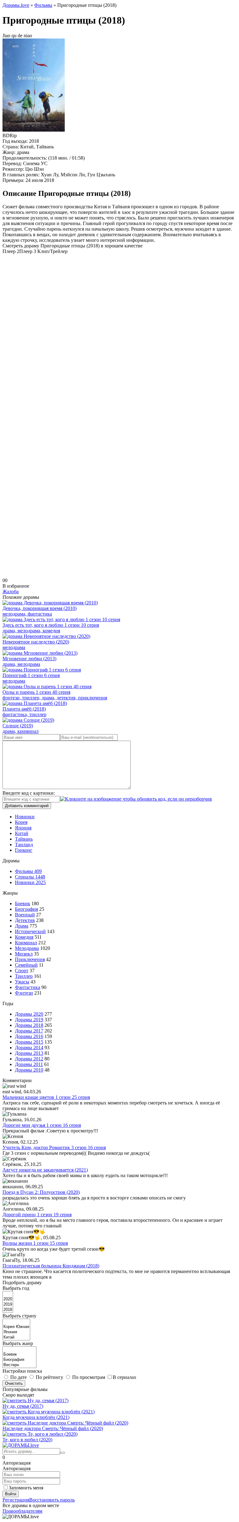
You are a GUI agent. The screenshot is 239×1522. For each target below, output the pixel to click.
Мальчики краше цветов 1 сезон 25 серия (46, 1097)
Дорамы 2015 (29, 1042)
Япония (23, 827)
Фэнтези (24, 993)
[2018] (8, 1309)
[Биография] (19, 1359)
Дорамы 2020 (29, 1014)
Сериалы (30, 876)
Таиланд (24, 844)
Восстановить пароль (52, 1499)
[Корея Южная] (16, 1327)
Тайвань (24, 839)
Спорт (21, 970)
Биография (26, 909)
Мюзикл (24, 953)
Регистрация (15, 1499)
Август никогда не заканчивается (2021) (45, 1169)
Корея (21, 822)
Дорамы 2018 (29, 1025)
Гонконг (23, 850)
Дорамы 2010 (29, 1070)
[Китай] (16, 1337)
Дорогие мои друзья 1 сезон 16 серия (41, 1125)
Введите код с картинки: (28, 793)
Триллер (24, 976)
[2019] (8, 1304)
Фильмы (28, 871)
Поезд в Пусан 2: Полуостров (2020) (41, 1192)
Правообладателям (22, 1511)
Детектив (25, 920)
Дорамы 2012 (29, 1058)
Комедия (24, 937)
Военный (25, 914)
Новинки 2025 (30, 882)
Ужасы (22, 981)
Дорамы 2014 (29, 1047)
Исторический (30, 931)
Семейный (26, 965)
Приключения (30, 959)
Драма (21, 925)
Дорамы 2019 (29, 1019)
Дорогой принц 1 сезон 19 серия (37, 1214)
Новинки (25, 816)
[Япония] (16, 1332)
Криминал (26, 942)
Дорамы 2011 (29, 1064)
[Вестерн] (19, 1365)
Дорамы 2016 (29, 1036)
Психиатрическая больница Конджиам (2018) (50, 1265)
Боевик (22, 903)
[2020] (8, 1299)
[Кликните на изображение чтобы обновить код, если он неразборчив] (136, 799)
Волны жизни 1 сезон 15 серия (35, 1243)
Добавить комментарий (27, 805)
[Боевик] (19, 1354)
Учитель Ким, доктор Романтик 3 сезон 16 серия (54, 1147)
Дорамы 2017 (29, 1030)
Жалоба (10, 591)
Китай (21, 833)
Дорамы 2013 (29, 1053)
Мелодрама (27, 948)
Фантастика (27, 987)
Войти (10, 1494)
